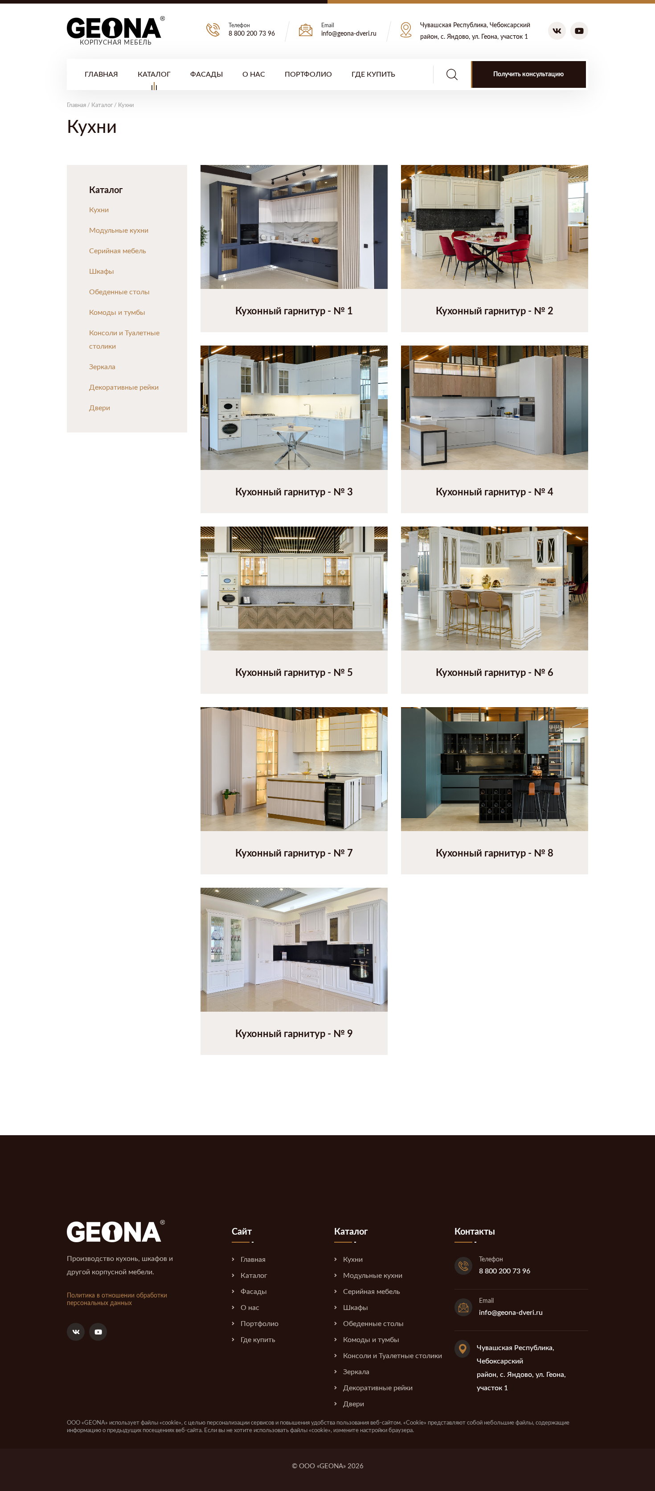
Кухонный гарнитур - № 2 (494, 311)
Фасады (206, 74)
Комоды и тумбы (117, 312)
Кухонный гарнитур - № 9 (294, 1034)
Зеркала (102, 367)
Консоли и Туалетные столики (124, 340)
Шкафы (101, 271)
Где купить (373, 74)
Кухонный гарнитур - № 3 (294, 492)
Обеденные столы (119, 292)
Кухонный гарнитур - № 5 (294, 673)
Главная (101, 74)
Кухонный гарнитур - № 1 (294, 311)
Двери (99, 408)
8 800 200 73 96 (252, 34)
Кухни (99, 210)
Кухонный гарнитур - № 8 (494, 853)
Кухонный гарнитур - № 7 (294, 853)
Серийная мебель (117, 251)
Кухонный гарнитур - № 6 (494, 673)
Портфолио (308, 74)
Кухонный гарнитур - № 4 (494, 492)
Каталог (154, 74)
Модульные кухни (118, 230)
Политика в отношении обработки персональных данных (117, 1299)
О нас (253, 74)
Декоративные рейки (124, 387)
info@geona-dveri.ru (349, 34)
